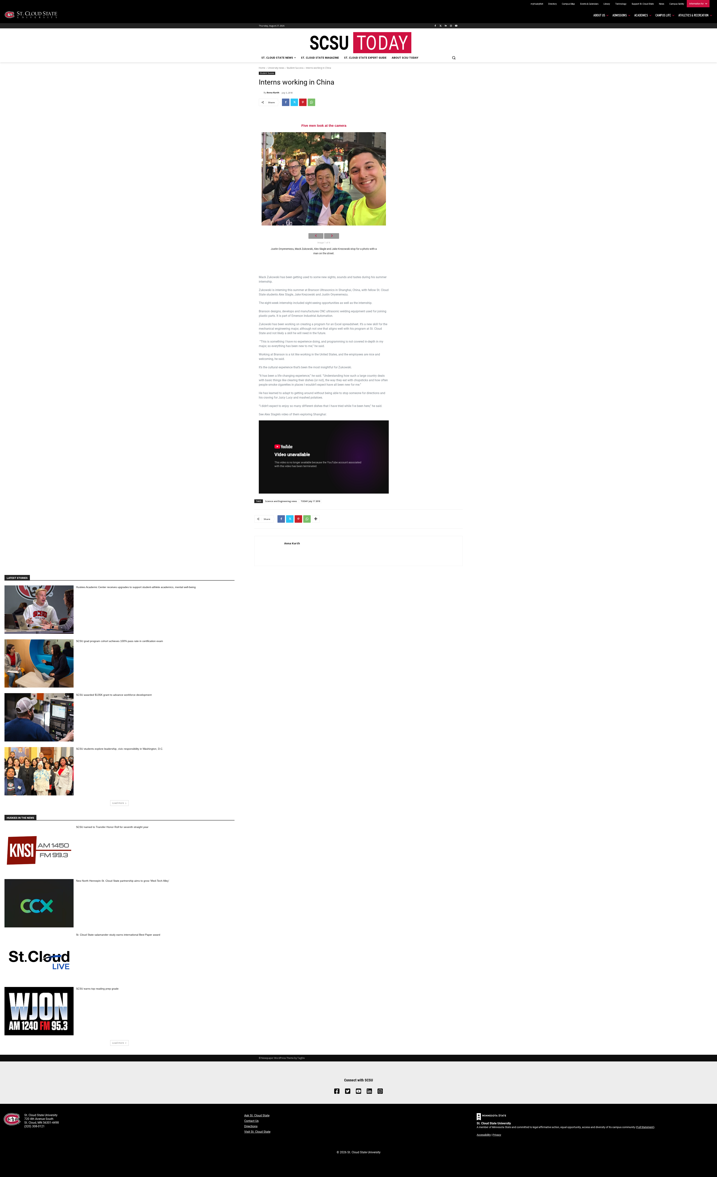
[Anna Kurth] (261, 92)
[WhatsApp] (311, 102)
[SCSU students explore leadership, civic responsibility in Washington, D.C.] (39, 771)
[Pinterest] (303, 102)
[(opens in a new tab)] (39, 849)
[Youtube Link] (358, 1092)
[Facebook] (435, 26)
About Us (599, 15)
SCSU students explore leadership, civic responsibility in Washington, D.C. (119, 748)
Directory (552, 3)
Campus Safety (676, 3)
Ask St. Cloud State (256, 1115)
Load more (118, 803)
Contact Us (251, 1121)
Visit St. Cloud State (257, 1132)
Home (262, 67)
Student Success (295, 67)
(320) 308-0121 (34, 1126)
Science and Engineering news (281, 501)
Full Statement (645, 1127)
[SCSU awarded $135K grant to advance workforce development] (39, 717)
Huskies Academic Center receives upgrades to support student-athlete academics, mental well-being (136, 587)
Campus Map (568, 3)
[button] (453, 57)
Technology (620, 3)
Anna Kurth (273, 92)
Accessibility (484, 1134)
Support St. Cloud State (643, 3)
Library (606, 3)
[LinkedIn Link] (369, 1092)
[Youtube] (456, 26)
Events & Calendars (589, 3)
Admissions (619, 15)
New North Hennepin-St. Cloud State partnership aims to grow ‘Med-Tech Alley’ (122, 880)
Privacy (497, 1134)
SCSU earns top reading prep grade (97, 988)
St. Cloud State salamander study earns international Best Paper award (118, 934)
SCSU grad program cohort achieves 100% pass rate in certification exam (119, 641)
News (661, 3)
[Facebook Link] (336, 1092)
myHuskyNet (537, 3)
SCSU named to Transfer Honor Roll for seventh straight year (112, 826)
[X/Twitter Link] (347, 1092)
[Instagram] (451, 26)
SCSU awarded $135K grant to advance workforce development (114, 694)
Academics (641, 15)
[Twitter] (440, 26)
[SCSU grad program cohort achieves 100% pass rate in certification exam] (39, 663)
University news (276, 67)
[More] (316, 519)
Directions (250, 1126)
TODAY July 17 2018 (310, 501)
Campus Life (663, 15)
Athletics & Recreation (693, 15)
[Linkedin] (446, 26)
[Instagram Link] (380, 1092)
